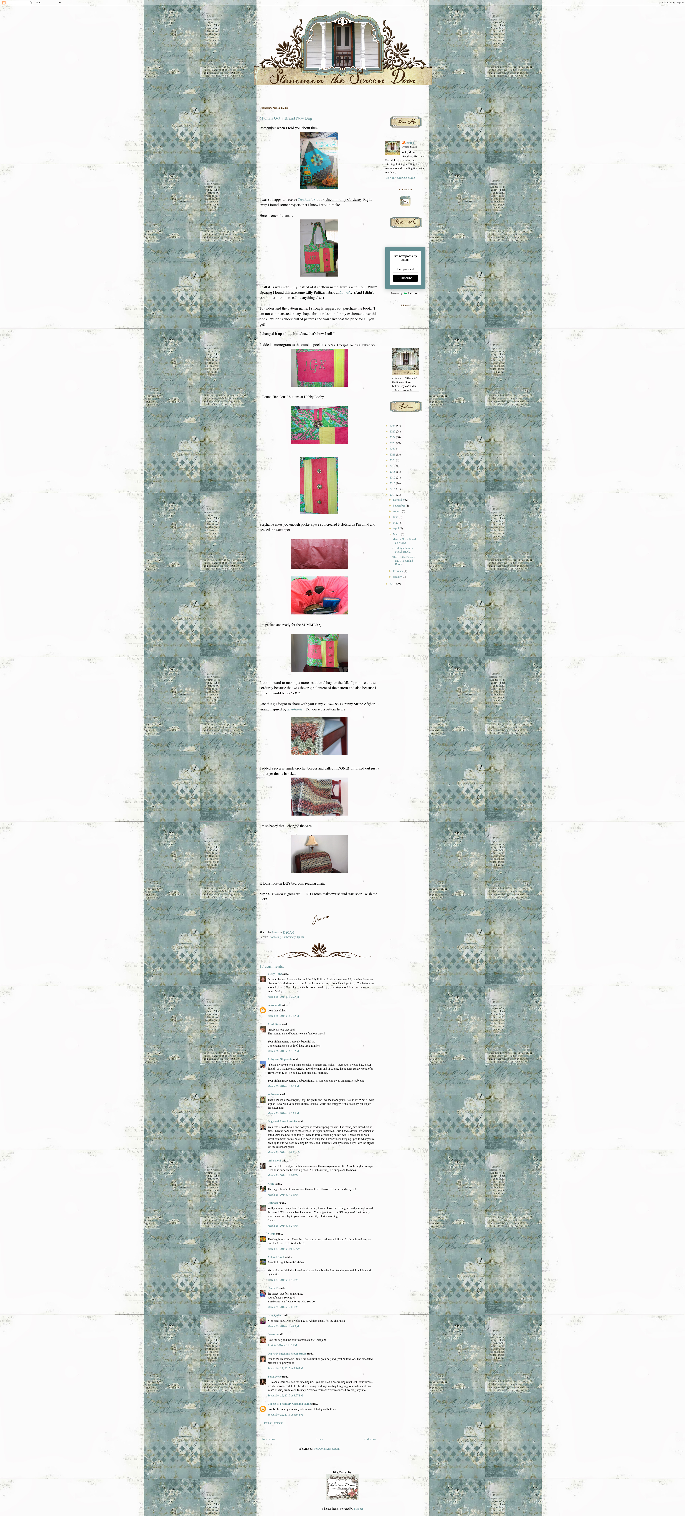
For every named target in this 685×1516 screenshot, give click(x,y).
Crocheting (274, 937)
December (399, 499)
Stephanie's (306, 199)
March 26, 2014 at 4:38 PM (283, 1194)
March (397, 534)
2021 (393, 454)
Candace (273, 1203)
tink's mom (274, 1160)
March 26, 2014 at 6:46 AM (283, 1051)
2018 (393, 471)
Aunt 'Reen (274, 1024)
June (396, 517)
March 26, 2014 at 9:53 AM (283, 1113)
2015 (393, 489)
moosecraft (274, 1005)
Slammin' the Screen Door (261, 15)
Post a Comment (273, 1422)
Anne (271, 1183)
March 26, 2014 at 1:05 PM (283, 1175)
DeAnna (273, 1334)
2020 (393, 460)
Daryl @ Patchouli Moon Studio (287, 1353)
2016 (393, 483)
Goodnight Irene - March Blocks (402, 549)
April (396, 528)
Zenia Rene (274, 1376)
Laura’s (345, 292)
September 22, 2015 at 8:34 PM (285, 1414)
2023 (393, 443)
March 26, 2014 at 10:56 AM (284, 1152)
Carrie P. (273, 1288)
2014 (393, 494)
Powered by (396, 293)
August (397, 511)
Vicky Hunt (275, 974)
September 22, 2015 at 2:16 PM (285, 1368)
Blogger (358, 1508)
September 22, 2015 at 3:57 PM (285, 1395)
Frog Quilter (275, 1315)
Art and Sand (276, 1257)
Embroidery (289, 937)
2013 (393, 584)
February (398, 571)
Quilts (300, 937)
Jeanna (409, 143)
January (397, 576)
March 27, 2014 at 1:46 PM (283, 1280)
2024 (393, 437)
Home (319, 1439)
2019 (393, 466)
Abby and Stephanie (280, 1059)
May (396, 522)
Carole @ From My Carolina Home (289, 1403)
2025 (393, 431)
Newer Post (268, 1439)
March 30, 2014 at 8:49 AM (283, 1326)
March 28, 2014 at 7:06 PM (283, 1307)
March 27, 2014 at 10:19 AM (284, 1249)
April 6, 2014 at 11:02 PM (282, 1345)
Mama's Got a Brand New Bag (404, 540)
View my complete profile (400, 177)
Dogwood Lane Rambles (282, 1121)
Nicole (271, 1234)
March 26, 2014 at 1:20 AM (283, 996)
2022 (393, 449)
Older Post (370, 1439)
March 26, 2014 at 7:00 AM (283, 1086)
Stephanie (295, 709)
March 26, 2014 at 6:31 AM (283, 1016)
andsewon (274, 1094)
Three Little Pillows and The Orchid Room (403, 560)
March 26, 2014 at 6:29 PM (283, 1225)
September (399, 505)
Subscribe (405, 278)
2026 (393, 425)
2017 (393, 477)
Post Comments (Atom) (327, 1448)
